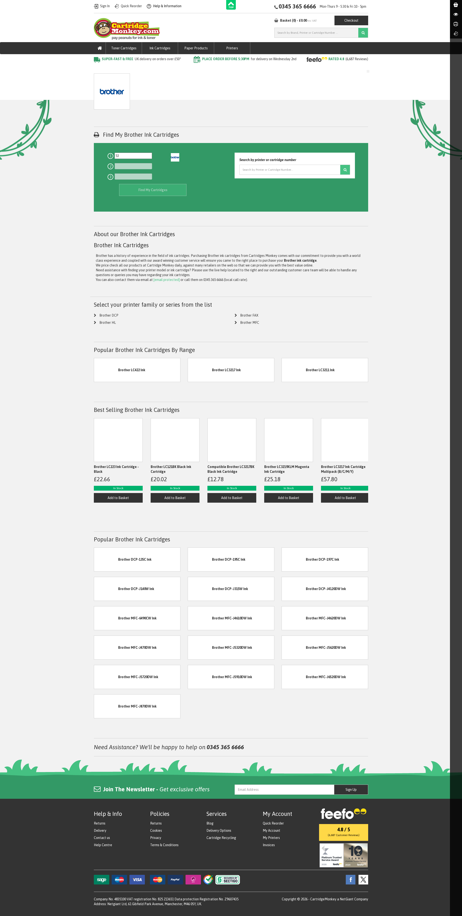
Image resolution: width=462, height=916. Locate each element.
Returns (99, 823)
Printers (232, 48)
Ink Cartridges (159, 48)
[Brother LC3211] (293, 370)
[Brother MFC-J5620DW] (293, 647)
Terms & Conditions (164, 845)
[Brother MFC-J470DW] (106, 647)
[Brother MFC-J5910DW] (200, 677)
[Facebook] (349, 879)
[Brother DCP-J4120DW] (293, 589)
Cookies (156, 830)
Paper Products (196, 48)
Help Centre (103, 845)
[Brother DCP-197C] (293, 559)
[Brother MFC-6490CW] (106, 618)
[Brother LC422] (106, 370)
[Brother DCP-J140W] (106, 589)
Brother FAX (249, 315)
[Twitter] (362, 879)
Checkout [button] (351, 20)
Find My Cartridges (152, 190)
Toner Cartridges (123, 48)
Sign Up (351, 790)
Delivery (100, 830)
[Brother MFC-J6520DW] (293, 677)
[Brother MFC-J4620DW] (293, 618)
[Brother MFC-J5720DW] (106, 677)
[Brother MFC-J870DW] (106, 706)
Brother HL (107, 323)
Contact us (102, 838)
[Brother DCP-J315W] (200, 589)
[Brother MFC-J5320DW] (200, 647)
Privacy (155, 838)
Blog (209, 823)
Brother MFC (249, 323)
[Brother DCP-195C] (200, 559)
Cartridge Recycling (221, 838)
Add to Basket (118, 498)
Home (98, 69)
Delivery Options (218, 830)
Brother (140, 69)
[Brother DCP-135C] (106, 559)
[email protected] (167, 280)
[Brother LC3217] (200, 370)
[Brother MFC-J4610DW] (200, 618)
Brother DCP (108, 315)
